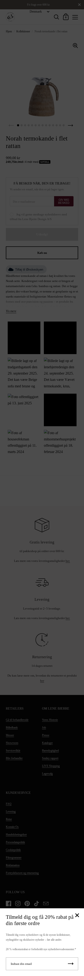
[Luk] (77, 915)
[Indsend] (71, 963)
